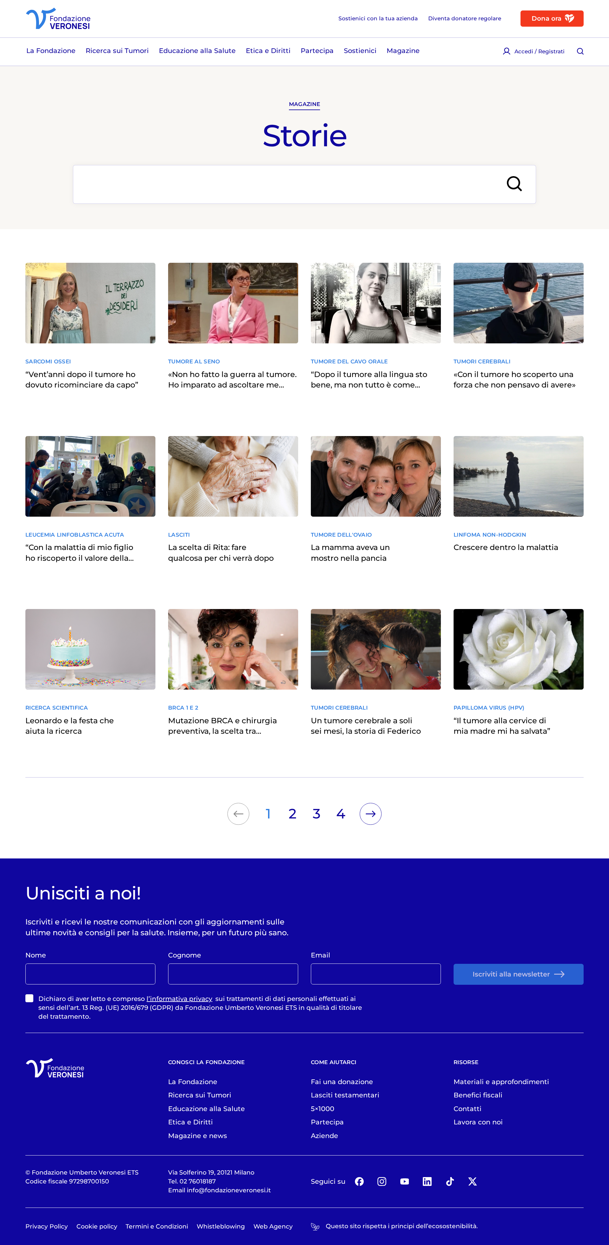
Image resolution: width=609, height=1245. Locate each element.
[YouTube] (404, 1181)
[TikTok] (450, 1181)
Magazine (304, 104)
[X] (472, 1181)
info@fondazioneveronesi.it (229, 1190)
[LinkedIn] (427, 1181)
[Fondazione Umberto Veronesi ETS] (58, 18)
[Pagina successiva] (371, 814)
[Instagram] (381, 1181)
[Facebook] (359, 1181)
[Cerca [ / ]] (580, 51)
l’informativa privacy (179, 999)
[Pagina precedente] (238, 814)
